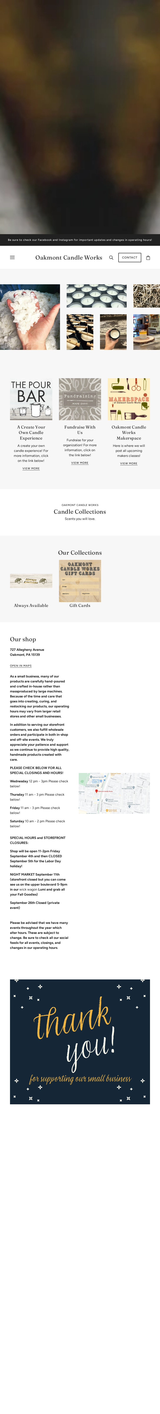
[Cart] (148, 258)
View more (31, 468)
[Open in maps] (114, 793)
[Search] (111, 257)
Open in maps (21, 665)
